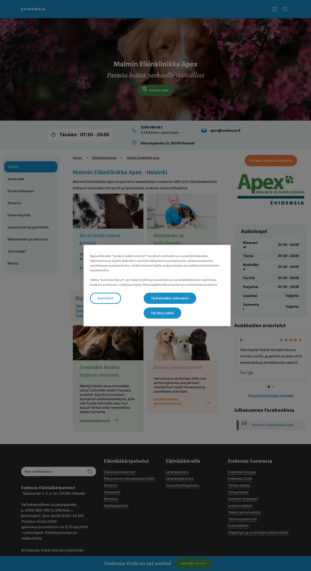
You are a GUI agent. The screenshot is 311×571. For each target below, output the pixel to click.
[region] (157, 286)
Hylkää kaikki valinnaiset (170, 298)
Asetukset (105, 298)
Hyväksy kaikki (162, 313)
